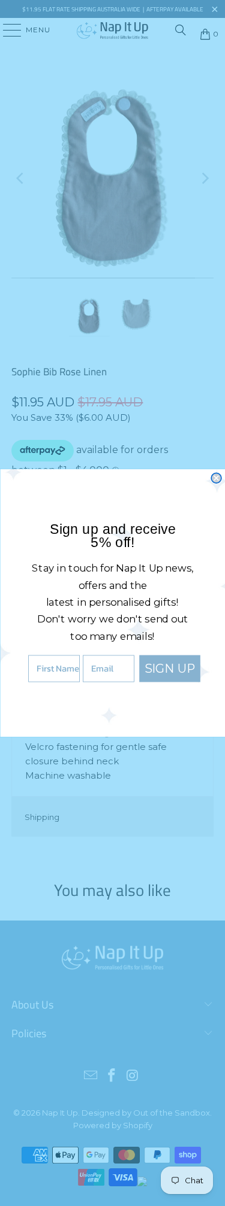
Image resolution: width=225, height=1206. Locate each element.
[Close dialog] (216, 478)
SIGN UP (169, 668)
